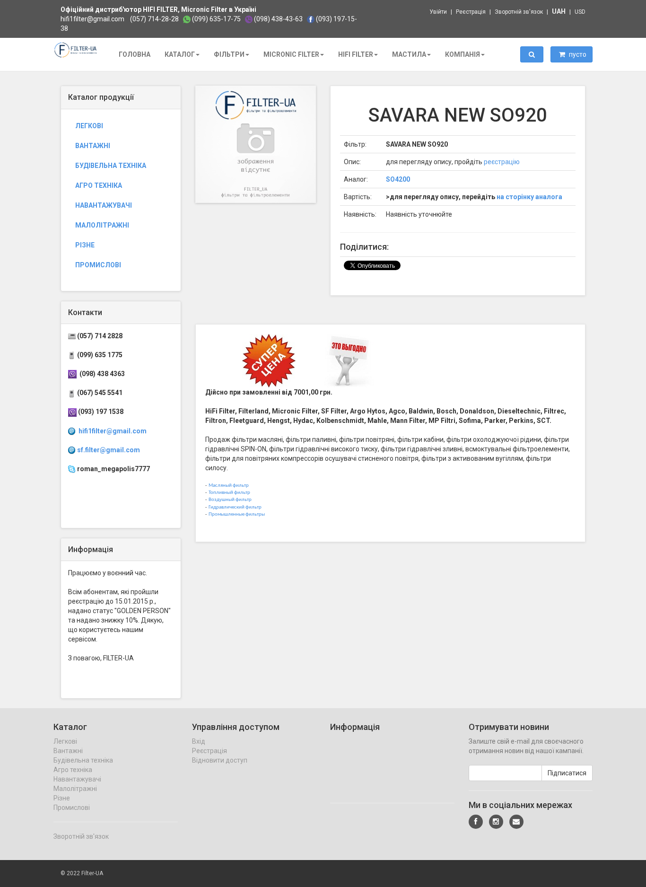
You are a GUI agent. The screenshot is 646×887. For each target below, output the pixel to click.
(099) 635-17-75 (216, 19)
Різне (85, 245)
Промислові (98, 265)
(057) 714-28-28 (154, 19)
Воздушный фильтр (230, 499)
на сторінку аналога (529, 197)
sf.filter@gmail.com (108, 450)
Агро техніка (98, 185)
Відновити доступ (219, 760)
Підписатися (567, 773)
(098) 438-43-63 (278, 19)
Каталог (180, 54)
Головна (134, 54)
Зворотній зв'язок (519, 12)
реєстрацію (502, 162)
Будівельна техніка (110, 165)
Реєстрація (471, 12)
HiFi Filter (355, 54)
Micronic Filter (291, 54)
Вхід (198, 741)
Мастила (409, 54)
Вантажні (92, 145)
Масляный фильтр (229, 485)
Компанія (462, 54)
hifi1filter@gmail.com (92, 19)
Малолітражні (102, 225)
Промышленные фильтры (237, 514)
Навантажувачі (103, 205)
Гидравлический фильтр (235, 507)
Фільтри (229, 54)
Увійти (438, 12)
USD (580, 12)
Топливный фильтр (229, 492)
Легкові (89, 126)
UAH (559, 12)
